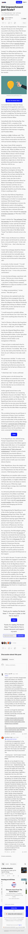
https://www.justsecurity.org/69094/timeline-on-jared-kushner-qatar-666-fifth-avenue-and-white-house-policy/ (16, 729)
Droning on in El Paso (8, 879)
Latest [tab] (7, 864)
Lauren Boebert (5, 62)
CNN (9, 135)
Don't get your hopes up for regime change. (8, 871)
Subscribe (19, 2)
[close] (23, 883)
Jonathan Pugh (9, 737)
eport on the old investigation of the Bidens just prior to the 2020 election (13, 583)
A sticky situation (7, 868)
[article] (14, 872)
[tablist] (8, 659)
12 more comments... (6, 856)
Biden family (20, 68)
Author (6, 675)
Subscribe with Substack (15, 914)
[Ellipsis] (26, 673)
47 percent (20, 533)
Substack (6, 930)
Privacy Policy (19, 920)
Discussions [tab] (13, 864)
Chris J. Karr (8, 673)
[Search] (25, 864)
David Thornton (9, 17)
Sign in (24, 2)
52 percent (16, 539)
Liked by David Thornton (11, 739)
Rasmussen (4, 514)
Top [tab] (3, 864)
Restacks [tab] (11, 659)
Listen (24, 18)
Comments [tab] (5, 659)
